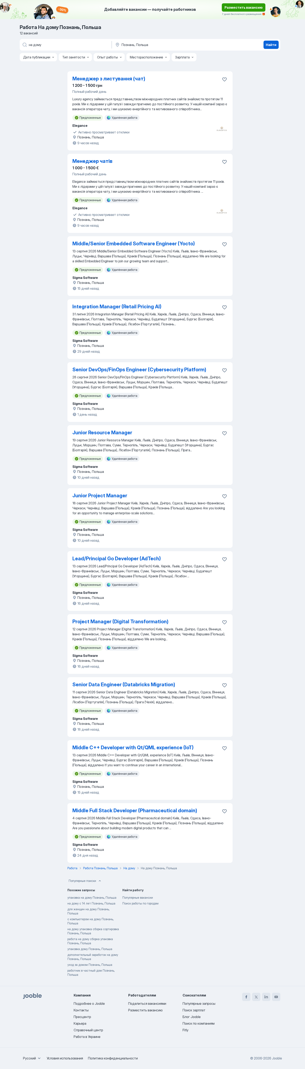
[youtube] (276, 997)
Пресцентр (82, 1017)
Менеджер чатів (92, 161)
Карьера (80, 1023)
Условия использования (65, 1058)
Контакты (81, 1010)
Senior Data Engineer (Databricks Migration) (123, 685)
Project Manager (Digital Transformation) (120, 622)
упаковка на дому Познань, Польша (91, 897)
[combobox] (32, 1058)
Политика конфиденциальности (113, 1058)
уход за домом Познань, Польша (89, 964)
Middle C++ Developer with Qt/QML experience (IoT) (133, 748)
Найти (271, 45)
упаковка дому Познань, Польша (89, 949)
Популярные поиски (82, 881)
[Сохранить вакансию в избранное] (224, 79)
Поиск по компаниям (199, 1023)
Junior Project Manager (99, 496)
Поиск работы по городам (140, 903)
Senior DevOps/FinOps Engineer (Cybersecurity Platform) (139, 370)
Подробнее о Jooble (89, 1003)
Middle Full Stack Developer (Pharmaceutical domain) (134, 811)
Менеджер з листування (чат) (108, 79)
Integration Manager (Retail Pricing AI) (116, 307)
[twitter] (256, 997)
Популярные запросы (199, 1003)
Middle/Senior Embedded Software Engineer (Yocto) (133, 244)
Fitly (185, 1030)
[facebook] (246, 997)
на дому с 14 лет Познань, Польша (91, 903)
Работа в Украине (87, 1037)
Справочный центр (88, 1030)
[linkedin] (266, 997)
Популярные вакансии (137, 897)
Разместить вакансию (243, 7)
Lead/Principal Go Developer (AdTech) (116, 559)
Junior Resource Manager (102, 433)
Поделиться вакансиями (147, 1003)
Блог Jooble (192, 1017)
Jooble (277, 1058)
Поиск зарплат (194, 1010)
